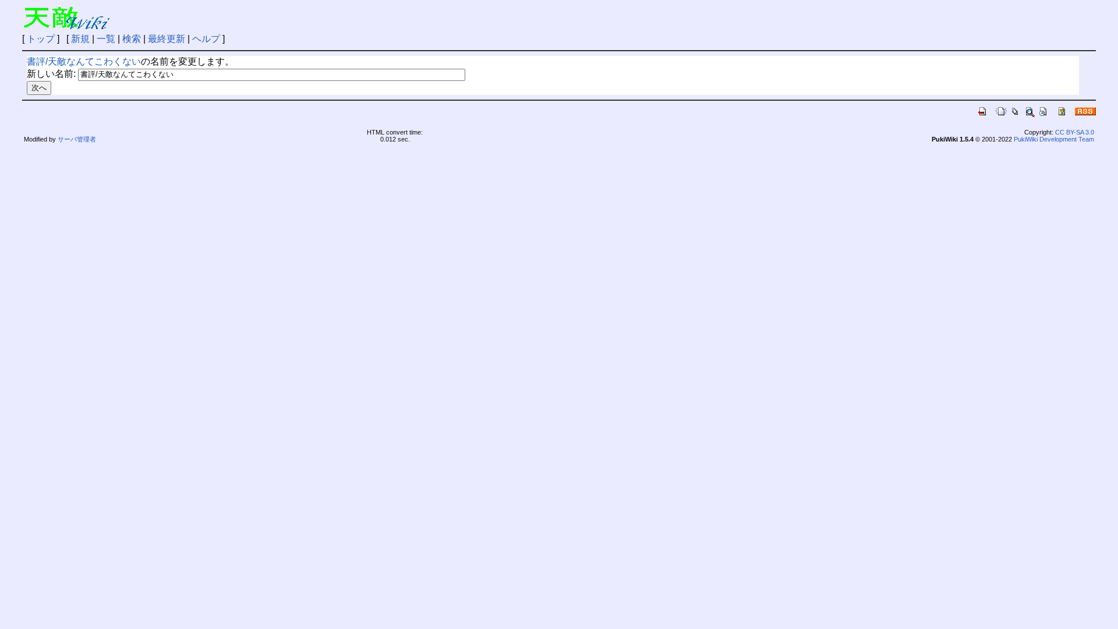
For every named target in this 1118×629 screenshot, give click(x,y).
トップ (41, 39)
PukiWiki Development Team (1054, 139)
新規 (80, 39)
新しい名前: (51, 74)
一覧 (106, 39)
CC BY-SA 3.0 (1074, 132)
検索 (131, 39)
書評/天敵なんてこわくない (84, 61)
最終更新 (166, 39)
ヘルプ (206, 39)
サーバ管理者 (77, 139)
